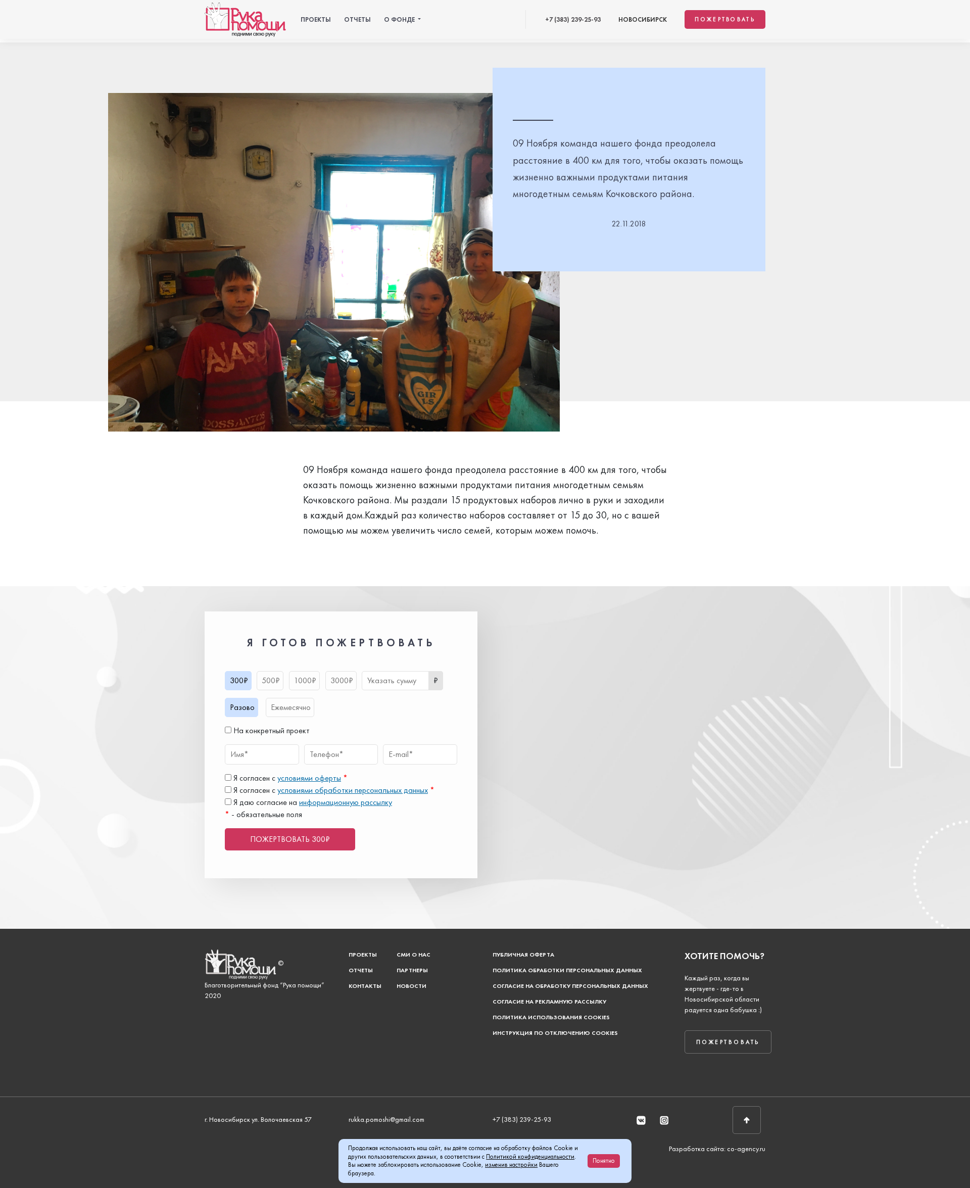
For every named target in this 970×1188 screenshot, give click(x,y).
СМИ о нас (413, 955)
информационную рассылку (345, 802)
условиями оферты (309, 778)
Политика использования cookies (551, 1017)
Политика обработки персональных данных (567, 970)
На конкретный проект (270, 730)
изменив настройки (511, 1164)
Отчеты (357, 19)
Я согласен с (289, 778)
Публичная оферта (523, 955)
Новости (411, 986)
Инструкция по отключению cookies (555, 1033)
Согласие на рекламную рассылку (549, 1001)
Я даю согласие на (311, 802)
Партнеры (412, 970)
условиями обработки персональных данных (352, 790)
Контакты (365, 986)
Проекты (316, 19)
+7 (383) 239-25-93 (573, 19)
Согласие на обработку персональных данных (570, 986)
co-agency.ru (746, 1148)
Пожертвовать (725, 19)
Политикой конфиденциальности (530, 1156)
